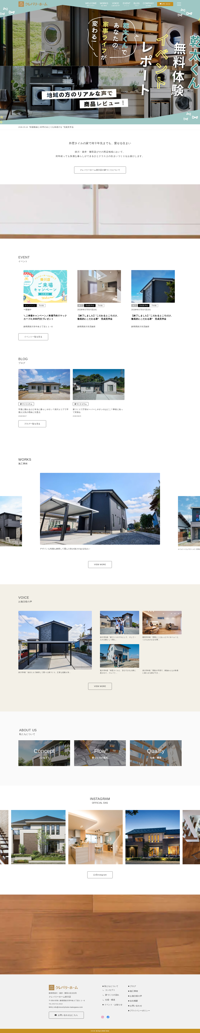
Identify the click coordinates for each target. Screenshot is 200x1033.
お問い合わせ (136, 1006)
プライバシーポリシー (140, 1011)
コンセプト (110, 990)
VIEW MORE (100, 564)
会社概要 (134, 1001)
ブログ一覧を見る (32, 424)
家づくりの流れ (112, 995)
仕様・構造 (110, 1000)
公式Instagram (100, 875)
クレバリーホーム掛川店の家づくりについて (100, 170)
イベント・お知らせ (113, 1005)
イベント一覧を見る (33, 337)
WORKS (104, 4)
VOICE (115, 4)
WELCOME (91, 4)
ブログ (133, 986)
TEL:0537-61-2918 (55, 1004)
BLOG (137, 4)
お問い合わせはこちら (68, 1015)
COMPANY (148, 4)
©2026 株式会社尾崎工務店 (100, 1031)
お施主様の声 (136, 996)
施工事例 (134, 991)
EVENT (126, 4)
